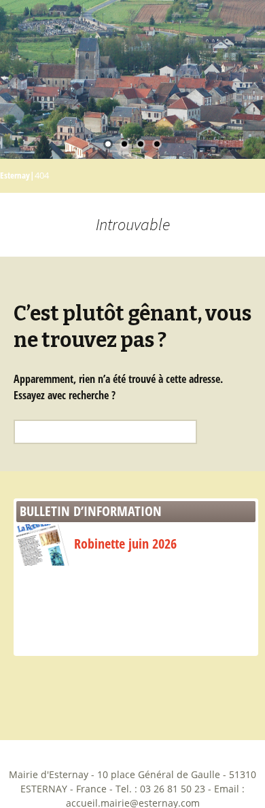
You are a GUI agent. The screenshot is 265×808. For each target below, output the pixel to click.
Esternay (15, 175)
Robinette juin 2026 (125, 543)
